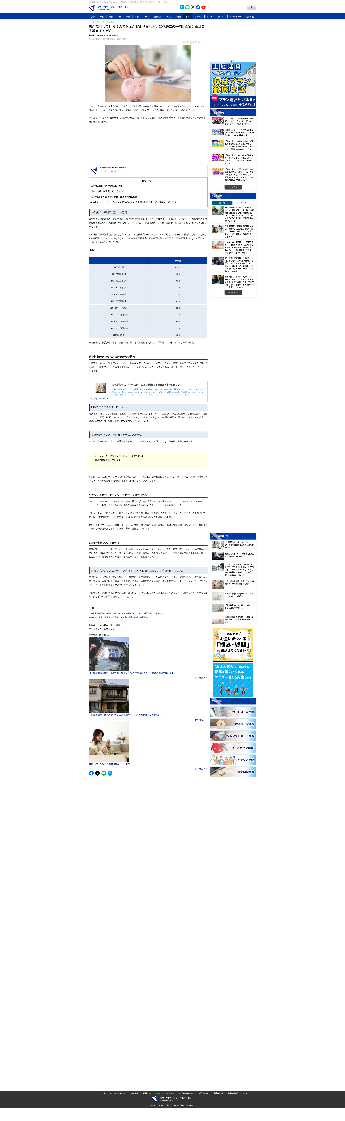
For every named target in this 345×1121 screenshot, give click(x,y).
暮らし (169, 16)
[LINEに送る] (103, 773)
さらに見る (233, 187)
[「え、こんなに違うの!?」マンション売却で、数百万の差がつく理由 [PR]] (234, 588)
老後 (179, 16)
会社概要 (134, 1093)
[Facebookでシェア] (91, 773)
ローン (146, 16)
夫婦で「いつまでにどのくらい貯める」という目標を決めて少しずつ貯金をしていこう (133, 202)
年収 (102, 16)
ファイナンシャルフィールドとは (112, 1093)
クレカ (210, 16)
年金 (128, 16)
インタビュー (235, 16)
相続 (111, 16)
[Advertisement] (148, 145)
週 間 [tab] (222, 203)
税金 (119, 16)
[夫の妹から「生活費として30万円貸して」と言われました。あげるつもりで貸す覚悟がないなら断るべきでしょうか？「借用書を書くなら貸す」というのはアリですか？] (218, 245)
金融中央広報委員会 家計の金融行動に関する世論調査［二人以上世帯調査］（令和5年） (126, 613)
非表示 (150, 181)
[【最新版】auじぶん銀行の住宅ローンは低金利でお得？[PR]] (234, 611)
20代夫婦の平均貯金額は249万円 (107, 186)
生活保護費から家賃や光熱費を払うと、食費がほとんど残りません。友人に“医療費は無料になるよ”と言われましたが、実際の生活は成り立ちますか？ (239, 231)
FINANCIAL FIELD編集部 (107, 35)
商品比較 (250, 16)
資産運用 (158, 16)
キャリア (198, 16)
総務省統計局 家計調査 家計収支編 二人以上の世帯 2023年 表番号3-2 (118, 617)
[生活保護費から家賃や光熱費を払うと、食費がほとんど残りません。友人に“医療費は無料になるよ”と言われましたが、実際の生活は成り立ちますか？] (218, 229)
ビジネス (221, 16)
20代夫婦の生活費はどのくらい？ (107, 191)
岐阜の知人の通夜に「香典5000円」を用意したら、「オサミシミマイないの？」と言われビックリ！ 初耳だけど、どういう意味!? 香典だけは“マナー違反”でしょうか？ (239, 282)
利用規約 (147, 1093)
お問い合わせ (204, 1093)
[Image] (109, 8)
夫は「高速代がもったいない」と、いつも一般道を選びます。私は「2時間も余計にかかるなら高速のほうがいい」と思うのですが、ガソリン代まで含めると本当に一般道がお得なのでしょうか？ (239, 214)
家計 (187, 16)
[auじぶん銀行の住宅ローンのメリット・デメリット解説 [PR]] (234, 600)
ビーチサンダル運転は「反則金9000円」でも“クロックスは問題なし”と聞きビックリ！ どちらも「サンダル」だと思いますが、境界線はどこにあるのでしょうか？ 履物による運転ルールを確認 (239, 264)
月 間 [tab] (243, 203)
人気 (93, 16)
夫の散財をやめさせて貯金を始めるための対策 (113, 197)
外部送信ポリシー (186, 1093)
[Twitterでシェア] (97, 773)
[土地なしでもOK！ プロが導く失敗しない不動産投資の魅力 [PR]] (234, 559)
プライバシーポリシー (164, 1093)
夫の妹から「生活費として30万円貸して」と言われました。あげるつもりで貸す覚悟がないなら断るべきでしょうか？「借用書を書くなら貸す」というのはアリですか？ (239, 247)
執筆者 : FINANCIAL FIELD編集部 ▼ (113, 167)
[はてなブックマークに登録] (110, 773)
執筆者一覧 (219, 1093)
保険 (137, 16)
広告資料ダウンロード (237, 1093)
